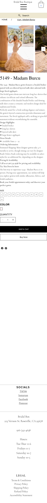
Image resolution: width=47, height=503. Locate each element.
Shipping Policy (21, 487)
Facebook (23, 399)
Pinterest (23, 403)
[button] (41, 4)
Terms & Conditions (21, 480)
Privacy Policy (21, 483)
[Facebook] (2, 248)
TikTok (23, 391)
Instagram (23, 395)
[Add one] (13, 219)
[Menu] (23, 7)
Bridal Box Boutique (23, 1)
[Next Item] (43, 49)
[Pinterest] (6, 248)
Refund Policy (21, 491)
